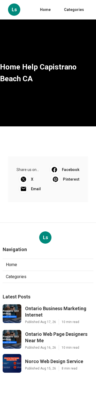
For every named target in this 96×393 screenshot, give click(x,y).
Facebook (70, 170)
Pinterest (71, 179)
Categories (74, 9)
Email (36, 189)
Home (45, 9)
